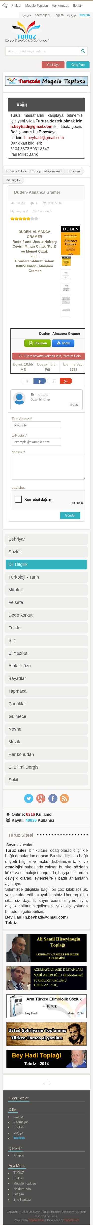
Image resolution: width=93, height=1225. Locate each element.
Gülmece (17, 716)
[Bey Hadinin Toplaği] (46, 1060)
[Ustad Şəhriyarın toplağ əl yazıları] (46, 1034)
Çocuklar (17, 703)
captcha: (18, 487)
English (59, 15)
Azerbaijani (42, 15)
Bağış (22, 104)
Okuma (40, 343)
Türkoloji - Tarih (23, 577)
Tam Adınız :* (22, 419)
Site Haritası (22, 1199)
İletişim (78, 5)
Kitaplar (74, 171)
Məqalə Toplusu (36, 5)
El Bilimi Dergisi (23, 767)
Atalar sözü (19, 665)
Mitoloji (15, 589)
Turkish (84, 15)
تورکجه (71, 15)
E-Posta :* (19, 435)
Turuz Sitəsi (20, 835)
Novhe (14, 729)
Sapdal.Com (36, 1220)
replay (74, 404)
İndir (65, 343)
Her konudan (21, 754)
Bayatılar (17, 678)
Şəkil (13, 779)
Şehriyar (16, 539)
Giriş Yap (78, 65)
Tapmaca (17, 691)
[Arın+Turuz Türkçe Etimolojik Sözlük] (46, 1007)
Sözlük (15, 551)
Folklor (15, 627)
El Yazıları (18, 653)
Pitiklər (16, 5)
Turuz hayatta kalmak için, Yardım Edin (52, 356)
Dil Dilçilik (18, 564)
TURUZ (18, 1173)
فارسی (26, 15)
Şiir (11, 640)
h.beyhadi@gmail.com (31, 126)
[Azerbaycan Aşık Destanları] (46, 979)
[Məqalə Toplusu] (46, 84)
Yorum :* (18, 452)
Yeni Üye (53, 65)
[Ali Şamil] (46, 949)
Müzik (14, 741)
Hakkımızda (60, 5)
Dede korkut (20, 615)
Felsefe (15, 602)
